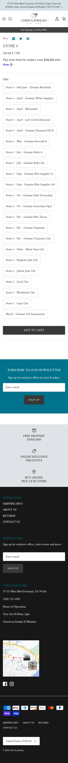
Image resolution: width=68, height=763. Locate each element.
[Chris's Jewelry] (34, 19)
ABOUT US (10, 510)
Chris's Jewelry (17, 750)
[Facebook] (5, 684)
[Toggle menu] (4, 19)
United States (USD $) (19, 741)
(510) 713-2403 (11, 599)
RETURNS (9, 516)
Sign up (34, 400)
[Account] (56, 19)
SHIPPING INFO (13, 504)
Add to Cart (34, 330)
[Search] (12, 19)
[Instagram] (12, 684)
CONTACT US (11, 522)
